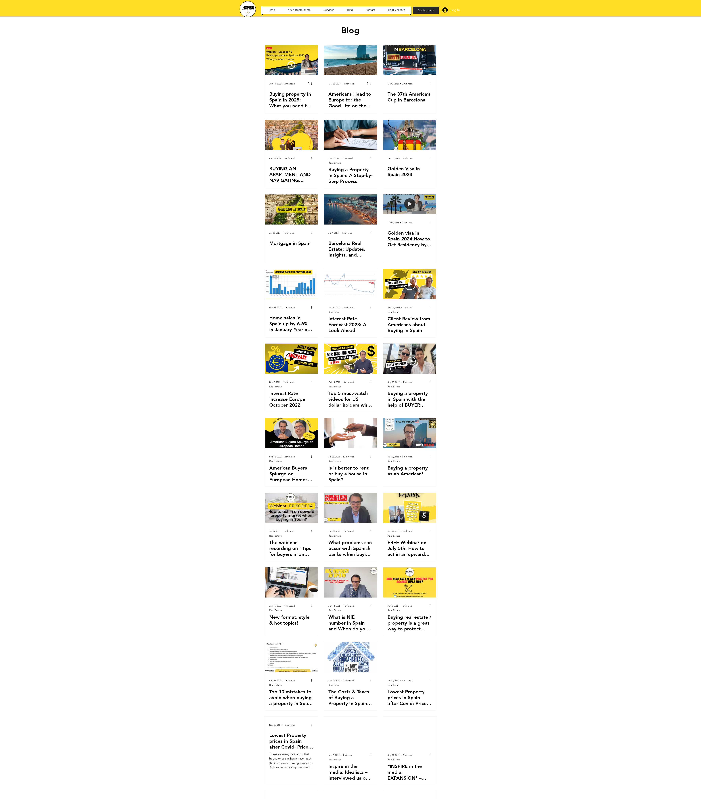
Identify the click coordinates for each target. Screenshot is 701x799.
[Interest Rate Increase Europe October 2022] (291, 359)
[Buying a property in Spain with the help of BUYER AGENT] (409, 359)
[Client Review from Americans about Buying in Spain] (409, 284)
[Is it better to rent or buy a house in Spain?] (350, 433)
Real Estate (334, 162)
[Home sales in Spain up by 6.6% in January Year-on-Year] (291, 284)
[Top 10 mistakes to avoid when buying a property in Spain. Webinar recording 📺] (291, 657)
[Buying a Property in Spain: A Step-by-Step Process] (350, 135)
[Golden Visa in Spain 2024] (409, 135)
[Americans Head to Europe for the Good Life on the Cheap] (350, 60)
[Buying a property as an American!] (409, 433)
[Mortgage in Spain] (291, 209)
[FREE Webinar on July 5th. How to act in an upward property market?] (409, 508)
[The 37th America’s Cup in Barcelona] (409, 60)
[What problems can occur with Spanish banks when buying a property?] (350, 508)
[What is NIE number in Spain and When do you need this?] (350, 582)
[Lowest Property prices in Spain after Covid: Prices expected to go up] (409, 657)
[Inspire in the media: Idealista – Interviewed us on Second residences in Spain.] (350, 732)
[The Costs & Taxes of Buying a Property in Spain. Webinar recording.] (350, 657)
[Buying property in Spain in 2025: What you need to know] (291, 60)
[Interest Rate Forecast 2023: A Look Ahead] (350, 284)
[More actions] (313, 83)
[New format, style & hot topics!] (291, 582)
